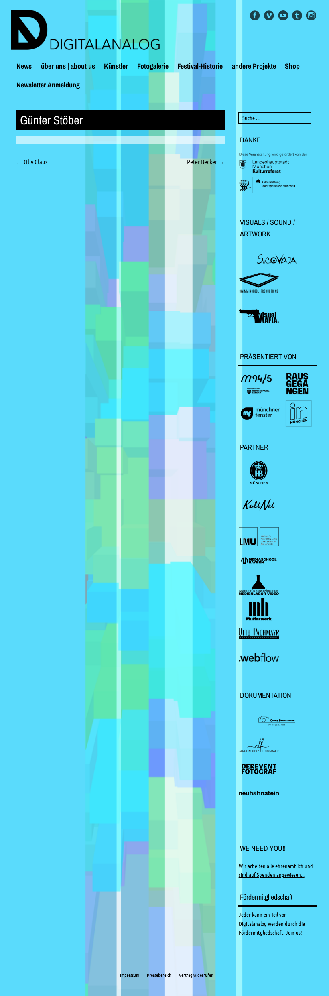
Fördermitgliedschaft (261, 932)
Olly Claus (31, 161)
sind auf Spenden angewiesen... (272, 875)
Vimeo (269, 15)
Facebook (255, 15)
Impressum (129, 975)
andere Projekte (254, 66)
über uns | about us (68, 66)
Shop (292, 66)
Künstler (116, 66)
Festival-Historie (200, 66)
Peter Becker (206, 161)
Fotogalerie (153, 66)
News (24, 66)
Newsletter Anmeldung (48, 85)
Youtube (283, 15)
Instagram (311, 15)
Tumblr (297, 15)
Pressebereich (159, 975)
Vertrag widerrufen (196, 975)
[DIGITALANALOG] (164, 30)
